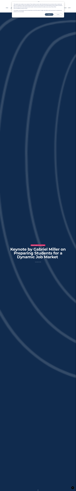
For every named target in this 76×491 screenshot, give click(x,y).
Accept (49, 14)
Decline (58, 14)
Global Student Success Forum (38, 245)
